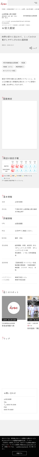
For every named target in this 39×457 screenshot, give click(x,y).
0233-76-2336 (11, 405)
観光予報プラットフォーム (16, 180)
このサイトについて (22, 447)
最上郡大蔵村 (30, 9)
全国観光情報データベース (13, 9)
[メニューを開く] (35, 3)
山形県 (23, 9)
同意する (20, 453)
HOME (3, 9)
